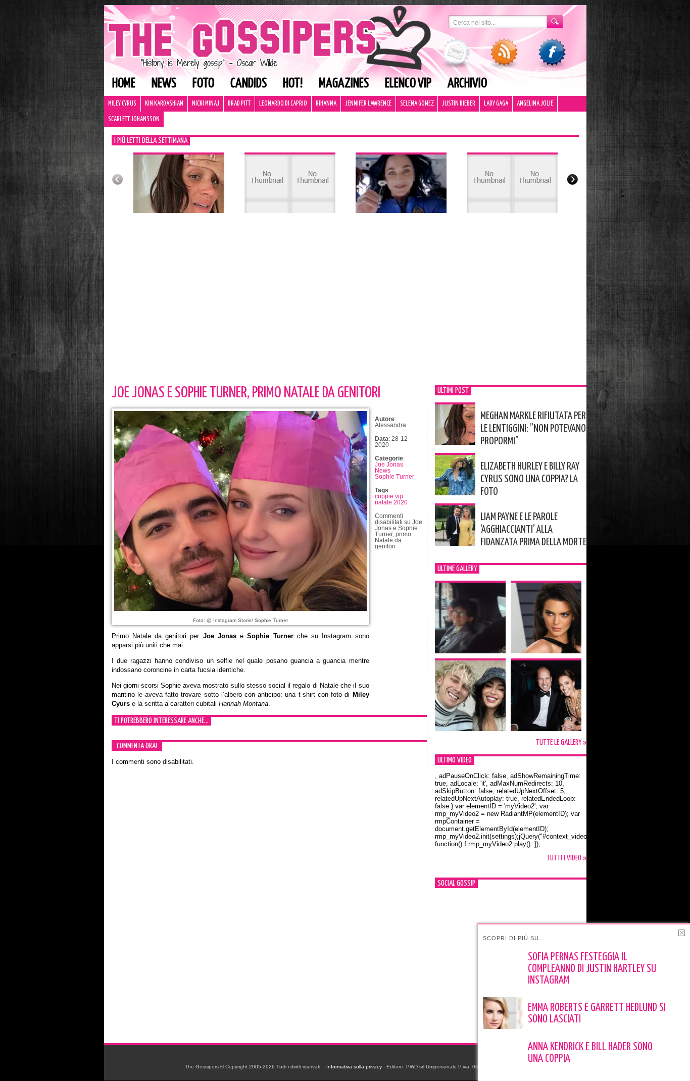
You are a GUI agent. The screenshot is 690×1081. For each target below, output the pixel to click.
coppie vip (389, 496)
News (164, 83)
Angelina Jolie (535, 103)
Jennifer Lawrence (368, 103)
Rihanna (326, 103)
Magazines (344, 83)
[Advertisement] (345, 301)
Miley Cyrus (122, 103)
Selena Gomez (416, 103)
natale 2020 (391, 502)
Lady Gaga (496, 103)
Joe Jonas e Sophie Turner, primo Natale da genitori (246, 392)
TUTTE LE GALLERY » (561, 742)
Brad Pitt (239, 103)
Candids (248, 83)
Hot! (293, 83)
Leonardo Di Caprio (283, 103)
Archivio (467, 83)
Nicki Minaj (205, 103)
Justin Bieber (458, 103)
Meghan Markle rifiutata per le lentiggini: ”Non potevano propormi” (533, 428)
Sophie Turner (394, 477)
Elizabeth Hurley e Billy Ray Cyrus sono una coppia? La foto (529, 479)
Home (123, 83)
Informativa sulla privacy (354, 1066)
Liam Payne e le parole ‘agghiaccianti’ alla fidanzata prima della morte (533, 529)
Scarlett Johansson (134, 119)
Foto (203, 83)
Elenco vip (408, 83)
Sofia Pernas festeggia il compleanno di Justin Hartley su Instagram (592, 969)
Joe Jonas (389, 464)
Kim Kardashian (164, 103)
